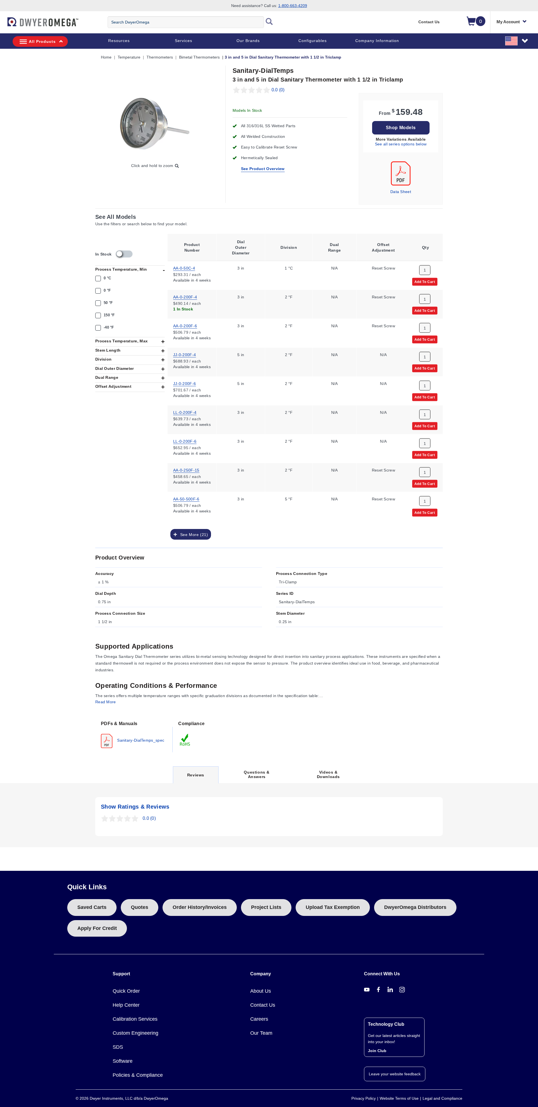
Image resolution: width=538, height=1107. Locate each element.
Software (123, 1061)
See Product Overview (263, 168)
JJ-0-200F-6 (184, 383)
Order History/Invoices (200, 907)
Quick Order (126, 991)
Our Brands (248, 40)
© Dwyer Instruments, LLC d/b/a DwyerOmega (122, 1098)
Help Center (126, 1005)
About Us (260, 991)
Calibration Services (135, 1019)
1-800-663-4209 (292, 5)
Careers (259, 1019)
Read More (105, 702)
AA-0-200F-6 (185, 325)
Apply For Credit (97, 928)
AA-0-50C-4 (184, 267)
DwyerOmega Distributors (415, 907)
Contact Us (429, 22)
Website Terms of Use (399, 1098)
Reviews (195, 777)
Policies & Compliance (138, 1075)
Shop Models (401, 127)
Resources (119, 40)
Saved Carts (91, 907)
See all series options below (400, 144)
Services (183, 40)
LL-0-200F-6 (184, 440)
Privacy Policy (363, 1098)
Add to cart (424, 281)
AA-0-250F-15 (186, 469)
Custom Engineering (135, 1033)
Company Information (377, 40)
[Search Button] (269, 22)
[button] (517, 41)
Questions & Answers (257, 774)
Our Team (261, 1033)
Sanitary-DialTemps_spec (140, 740)
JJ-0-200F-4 (184, 354)
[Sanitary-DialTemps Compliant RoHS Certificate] (185, 739)
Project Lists (266, 907)
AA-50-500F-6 (186, 498)
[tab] (134, 734)
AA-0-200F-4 (185, 296)
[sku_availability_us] (124, 253)
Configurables (312, 40)
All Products (42, 41)
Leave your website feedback (395, 1074)
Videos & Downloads (328, 774)
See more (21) (192, 534)
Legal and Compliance (442, 1098)
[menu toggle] (24, 41)
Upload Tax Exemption (333, 907)
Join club (377, 1050)
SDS (118, 1047)
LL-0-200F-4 (184, 412)
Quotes (139, 907)
